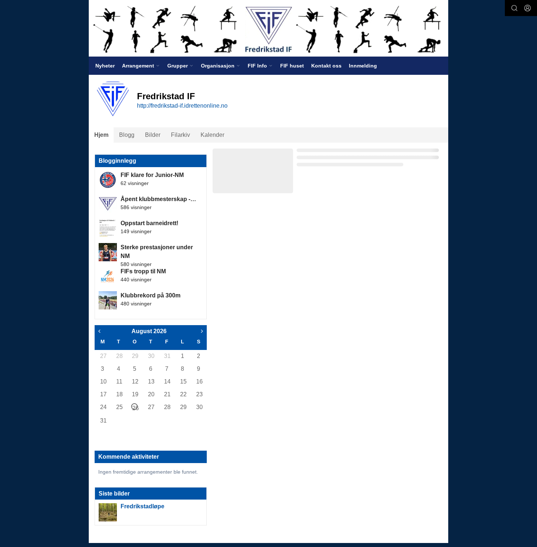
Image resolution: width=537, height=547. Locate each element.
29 (135, 356)
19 (135, 394)
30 (151, 356)
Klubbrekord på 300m (150, 295)
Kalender (212, 135)
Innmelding (363, 66)
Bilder (152, 135)
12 (135, 381)
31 (167, 356)
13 (151, 381)
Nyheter (105, 66)
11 (119, 381)
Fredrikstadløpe (142, 506)
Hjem (101, 135)
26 (135, 407)
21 (167, 394)
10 (103, 381)
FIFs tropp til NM (143, 271)
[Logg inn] (527, 8)
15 (183, 381)
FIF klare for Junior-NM (152, 175)
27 (103, 356)
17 (103, 394)
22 (183, 394)
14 (167, 381)
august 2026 (149, 331)
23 (199, 394)
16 (199, 381)
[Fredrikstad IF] (268, 28)
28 (119, 356)
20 (151, 394)
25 (119, 407)
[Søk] (514, 8)
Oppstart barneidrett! (149, 223)
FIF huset (292, 66)
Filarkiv (180, 135)
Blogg (126, 135)
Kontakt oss (326, 66)
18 (119, 394)
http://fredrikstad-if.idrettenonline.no (182, 106)
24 (103, 407)
